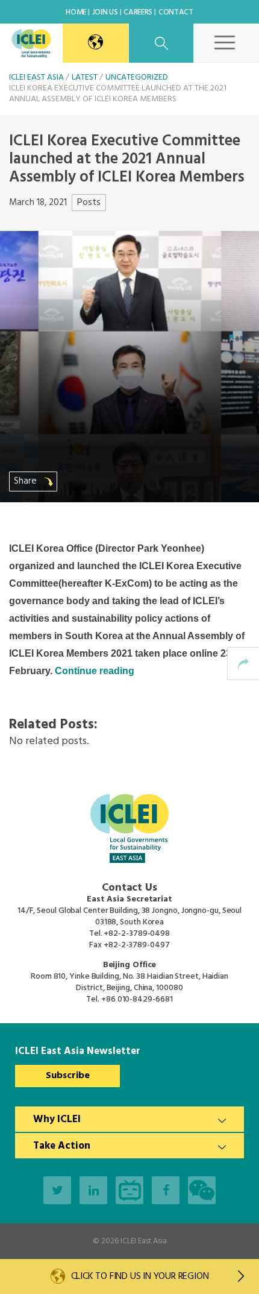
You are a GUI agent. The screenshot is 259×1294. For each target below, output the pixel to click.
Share (26, 481)
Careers (137, 12)
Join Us (105, 12)
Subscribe (68, 1076)
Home (76, 12)
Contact (175, 12)
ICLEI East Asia (143, 1241)
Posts (89, 202)
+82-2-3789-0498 (137, 934)
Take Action (61, 1146)
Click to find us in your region (140, 1276)
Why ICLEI (57, 1119)
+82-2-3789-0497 (137, 945)
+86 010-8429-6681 (136, 999)
